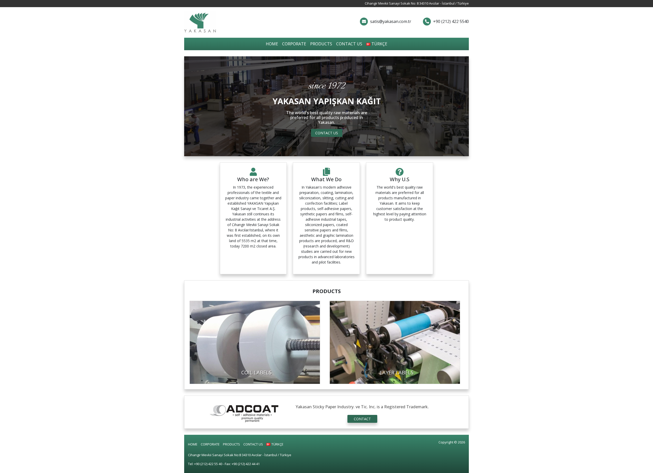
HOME (272, 44)
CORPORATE (294, 44)
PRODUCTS (321, 44)
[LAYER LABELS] (395, 342)
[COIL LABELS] (255, 342)
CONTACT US (349, 44)
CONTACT (362, 418)
